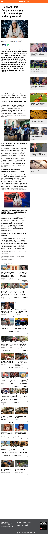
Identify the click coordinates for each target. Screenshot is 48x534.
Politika (18, 525)
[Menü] (2, 1)
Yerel (32, 524)
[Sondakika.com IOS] (43, 523)
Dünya (29, 522)
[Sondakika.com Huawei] (43, 528)
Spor (23, 524)
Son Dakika (19, 522)
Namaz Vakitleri (25, 525)
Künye (12, 526)
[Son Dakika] (24, 1)
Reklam (6, 526)
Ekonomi (18, 524)
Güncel (24, 522)
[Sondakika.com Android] (43, 526)
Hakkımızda (3, 526)
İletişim (9, 526)
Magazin (28, 524)
